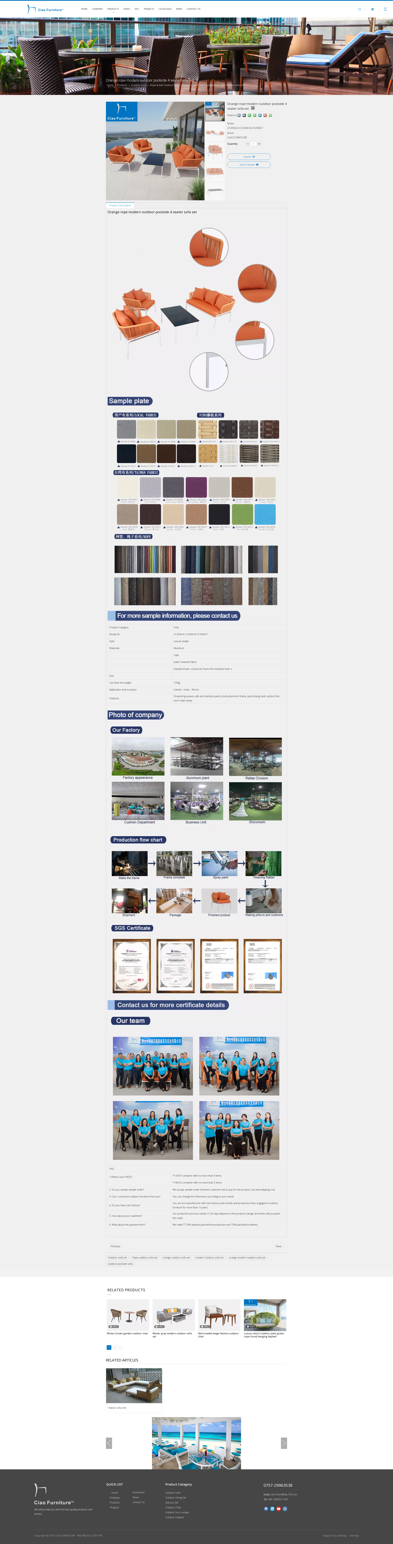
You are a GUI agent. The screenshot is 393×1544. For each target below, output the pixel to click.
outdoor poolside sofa (120, 1263)
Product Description (120, 205)
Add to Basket (247, 164)
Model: (230, 123)
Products (115, 1502)
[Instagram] (284, 1508)
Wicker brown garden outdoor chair (127, 1333)
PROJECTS (149, 8)
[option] (196, 1443)
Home (114, 1492)
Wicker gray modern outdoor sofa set (172, 1335)
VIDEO (127, 8)
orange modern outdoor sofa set (247, 1257)
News (135, 1497)
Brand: (230, 132)
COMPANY (97, 8)
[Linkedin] (272, 1508)
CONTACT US (193, 8)
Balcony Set (171, 1502)
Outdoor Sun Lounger (177, 1512)
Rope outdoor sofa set (144, 1257)
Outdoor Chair (173, 1507)
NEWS (179, 8)
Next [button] (284, 1443)
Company (114, 1497)
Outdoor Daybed (174, 1517)
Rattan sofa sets (117, 1407)
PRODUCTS (113, 8)
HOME (84, 8)
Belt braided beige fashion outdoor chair (218, 1335)
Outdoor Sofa (172, 1492)
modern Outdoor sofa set (209, 1257)
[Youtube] (278, 1508)
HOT (137, 8)
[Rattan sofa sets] (134, 1385)
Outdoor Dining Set (175, 1497)
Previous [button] (109, 1443)
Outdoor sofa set (117, 1257)
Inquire (247, 156)
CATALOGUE (165, 8)
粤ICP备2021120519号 (89, 1535)
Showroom (138, 1492)
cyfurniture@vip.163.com (283, 1494)
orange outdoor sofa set (176, 1257)
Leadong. (341, 1535)
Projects (114, 1507)
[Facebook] (266, 1508)
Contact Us (138, 1502)
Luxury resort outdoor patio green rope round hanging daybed (264, 1335)
